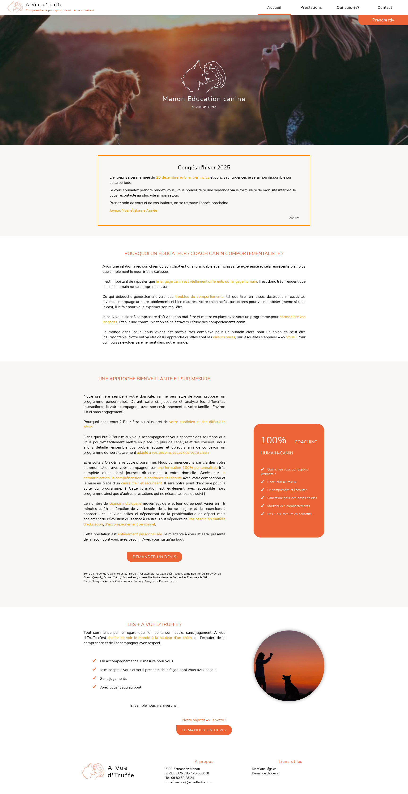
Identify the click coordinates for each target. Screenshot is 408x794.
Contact (385, 7)
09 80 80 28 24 (182, 778)
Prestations (311, 7)
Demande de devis (265, 773)
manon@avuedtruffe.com (193, 782)
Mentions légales (264, 769)
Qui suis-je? (348, 7)
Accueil (274, 7)
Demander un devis (154, 556)
